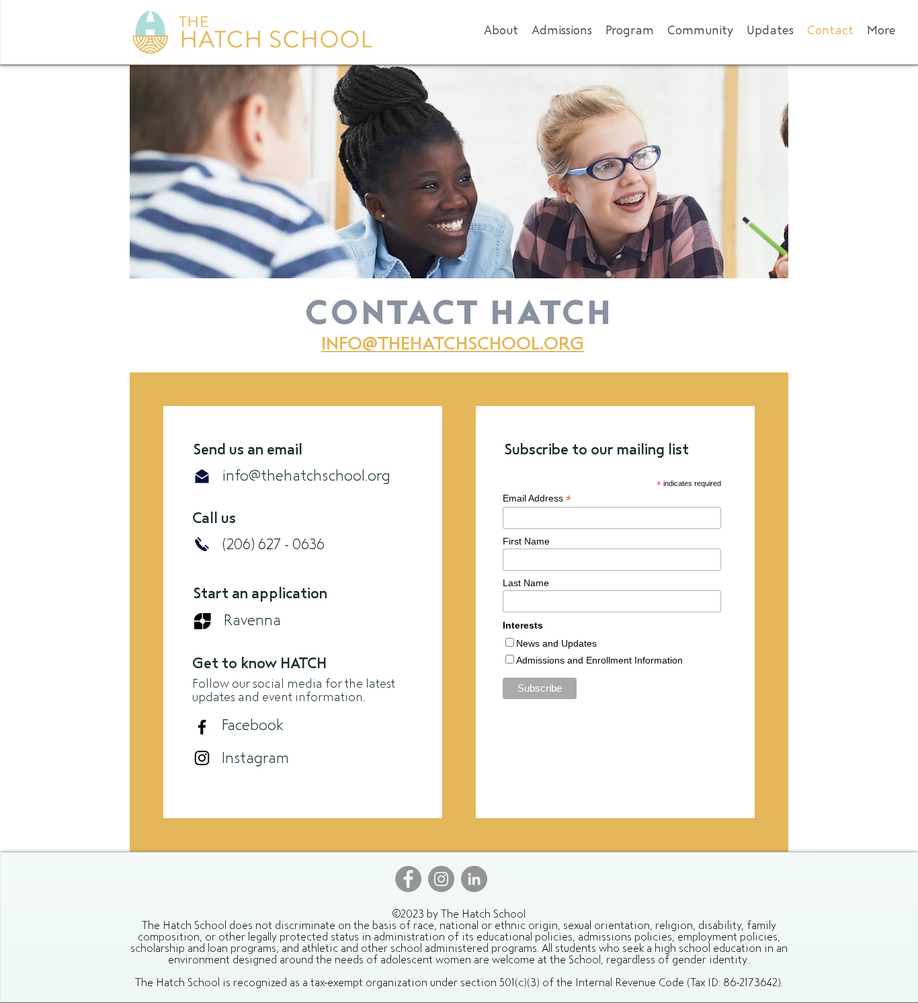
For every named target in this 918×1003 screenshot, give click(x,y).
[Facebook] (202, 727)
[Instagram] (202, 758)
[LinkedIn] (474, 879)
